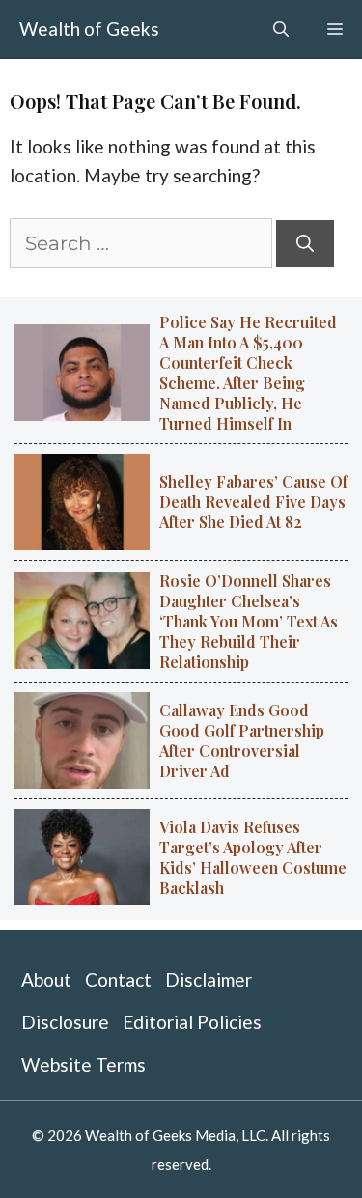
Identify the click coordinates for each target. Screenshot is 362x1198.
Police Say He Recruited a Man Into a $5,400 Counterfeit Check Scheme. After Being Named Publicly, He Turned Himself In (248, 372)
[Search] (305, 243)
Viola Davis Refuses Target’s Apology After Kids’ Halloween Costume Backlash (253, 857)
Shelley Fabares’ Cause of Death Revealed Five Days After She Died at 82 (253, 501)
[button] (281, 29)
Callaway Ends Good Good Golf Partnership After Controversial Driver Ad (241, 740)
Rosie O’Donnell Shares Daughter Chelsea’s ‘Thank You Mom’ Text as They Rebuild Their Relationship (248, 621)
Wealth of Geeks (89, 28)
